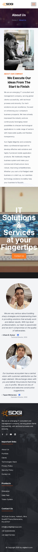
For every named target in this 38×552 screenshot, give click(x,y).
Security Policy (7, 470)
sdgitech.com (27, 547)
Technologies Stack (9, 462)
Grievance (5, 491)
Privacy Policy (7, 466)
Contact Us (19, 256)
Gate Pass (5, 495)
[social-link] (2, 434)
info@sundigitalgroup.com (12, 527)
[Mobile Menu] (33, 4)
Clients (4, 458)
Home (14, 20)
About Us (5, 449)
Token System (7, 499)
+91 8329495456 (8, 531)
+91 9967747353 (8, 535)
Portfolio (5, 454)
